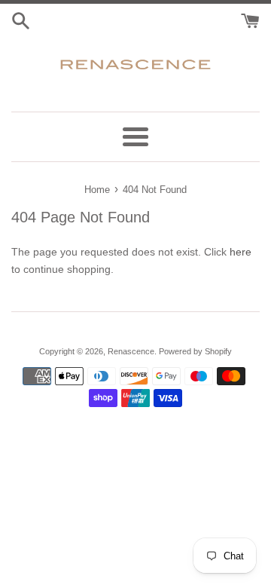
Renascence (131, 351)
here (240, 252)
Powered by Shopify (195, 351)
